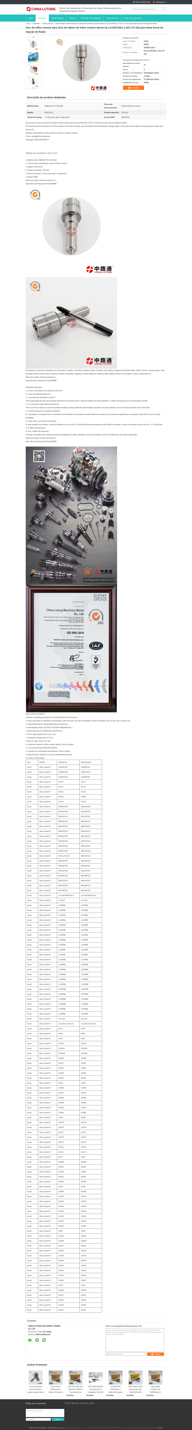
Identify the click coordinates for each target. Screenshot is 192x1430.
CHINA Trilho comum (56, 1428)
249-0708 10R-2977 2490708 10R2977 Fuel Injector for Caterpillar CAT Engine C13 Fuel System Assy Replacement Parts (75, 1390)
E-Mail (67, 1403)
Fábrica (72, 18)
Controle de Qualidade (91, 18)
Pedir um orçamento (133, 18)
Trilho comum (48, 24)
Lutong (147, 126)
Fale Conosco (112, 18)
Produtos (42, 18)
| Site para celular (87, 1403)
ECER (159, 1428)
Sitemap (75, 1403)
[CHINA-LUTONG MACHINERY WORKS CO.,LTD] (41, 9)
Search (164, 9)
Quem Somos (57, 18)
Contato (135, 88)
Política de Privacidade (37, 1428)
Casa (30, 18)
